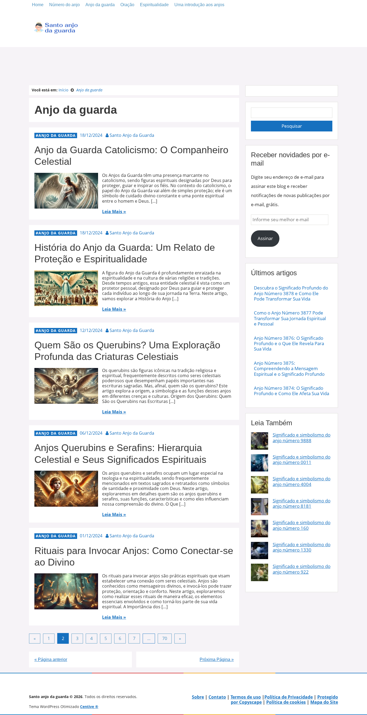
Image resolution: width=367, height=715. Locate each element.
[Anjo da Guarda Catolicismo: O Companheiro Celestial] (66, 206)
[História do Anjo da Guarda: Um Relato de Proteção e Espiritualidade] (66, 303)
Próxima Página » (217, 659)
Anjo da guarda (100, 4)
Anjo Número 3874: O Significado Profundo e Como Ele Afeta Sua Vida (291, 390)
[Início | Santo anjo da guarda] (56, 39)
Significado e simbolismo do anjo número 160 (301, 525)
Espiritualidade (154, 4)
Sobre (198, 697)
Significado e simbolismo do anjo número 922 (301, 569)
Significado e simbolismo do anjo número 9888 (301, 437)
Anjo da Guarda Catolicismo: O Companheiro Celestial (131, 155)
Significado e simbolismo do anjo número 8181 (301, 503)
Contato (217, 697)
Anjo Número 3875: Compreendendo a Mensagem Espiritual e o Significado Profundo (289, 368)
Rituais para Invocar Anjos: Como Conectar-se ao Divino (133, 556)
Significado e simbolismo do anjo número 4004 (301, 481)
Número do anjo (64, 4)
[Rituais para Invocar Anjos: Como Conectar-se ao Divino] (66, 607)
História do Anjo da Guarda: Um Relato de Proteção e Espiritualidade (124, 253)
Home (38, 4)
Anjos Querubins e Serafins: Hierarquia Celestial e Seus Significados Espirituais (120, 453)
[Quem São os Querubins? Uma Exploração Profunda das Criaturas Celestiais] (66, 401)
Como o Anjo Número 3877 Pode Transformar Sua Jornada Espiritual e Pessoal (290, 318)
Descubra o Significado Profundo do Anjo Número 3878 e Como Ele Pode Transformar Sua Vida (291, 293)
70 (164, 638)
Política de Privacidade (288, 697)
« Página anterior (50, 659)
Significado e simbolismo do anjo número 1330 (301, 547)
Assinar (265, 238)
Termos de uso (246, 697)
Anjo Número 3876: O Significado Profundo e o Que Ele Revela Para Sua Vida (289, 343)
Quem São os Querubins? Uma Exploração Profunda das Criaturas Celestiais (127, 350)
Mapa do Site (324, 702)
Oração (127, 4)
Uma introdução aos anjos (199, 4)
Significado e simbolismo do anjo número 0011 (301, 459)
